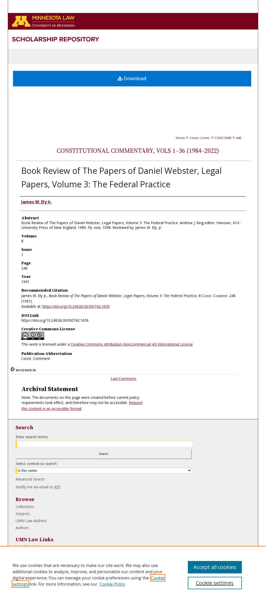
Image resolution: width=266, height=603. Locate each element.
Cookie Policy (112, 584)
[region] (133, 574)
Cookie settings (215, 582)
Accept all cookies (215, 567)
